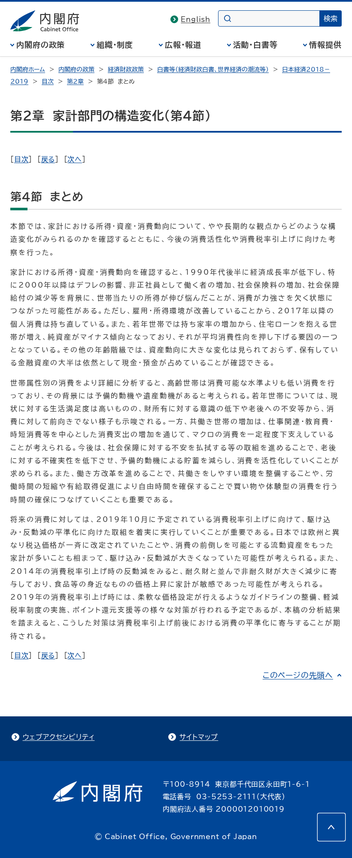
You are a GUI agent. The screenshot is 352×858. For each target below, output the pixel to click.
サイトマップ (198, 737)
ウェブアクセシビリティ (59, 737)
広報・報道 (183, 45)
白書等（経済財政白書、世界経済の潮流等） (213, 70)
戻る (48, 159)
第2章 (75, 82)
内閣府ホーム (27, 70)
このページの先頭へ (298, 675)
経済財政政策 (126, 70)
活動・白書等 (255, 45)
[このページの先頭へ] (331, 827)
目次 (48, 82)
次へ (74, 159)
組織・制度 (115, 45)
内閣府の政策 (40, 45)
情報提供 (325, 45)
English (195, 19)
